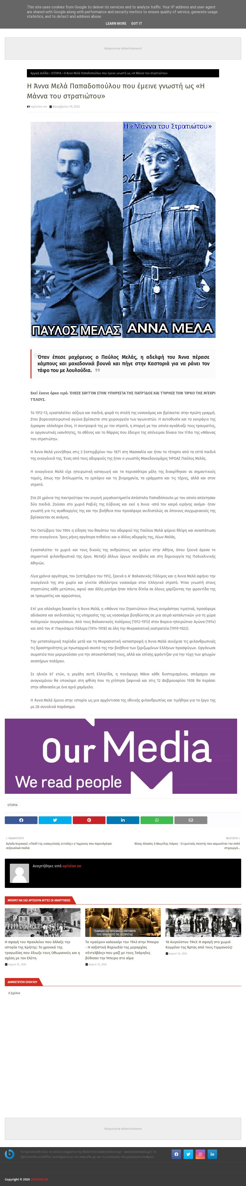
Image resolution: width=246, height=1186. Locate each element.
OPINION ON (39, 1179)
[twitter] (188, 1154)
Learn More (116, 23)
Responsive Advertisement (123, 48)
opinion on (39, 106)
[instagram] (200, 1154)
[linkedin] (212, 1154)
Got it (136, 23)
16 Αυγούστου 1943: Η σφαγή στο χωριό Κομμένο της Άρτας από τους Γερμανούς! (199, 945)
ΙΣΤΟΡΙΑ (56, 73)
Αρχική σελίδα (40, 73)
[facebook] (176, 1154)
